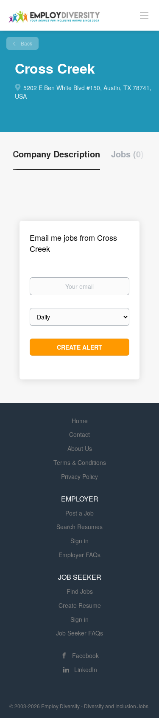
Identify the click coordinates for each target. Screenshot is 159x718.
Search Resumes (79, 526)
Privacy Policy (79, 476)
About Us (79, 448)
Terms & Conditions (79, 462)
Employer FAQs (79, 554)
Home (80, 420)
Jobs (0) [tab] (127, 154)
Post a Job (79, 513)
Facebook (85, 655)
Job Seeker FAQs (79, 633)
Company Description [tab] (56, 154)
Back (26, 43)
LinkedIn (85, 669)
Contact (79, 434)
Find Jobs (80, 591)
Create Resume (80, 605)
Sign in (79, 540)
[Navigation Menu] (144, 15)
